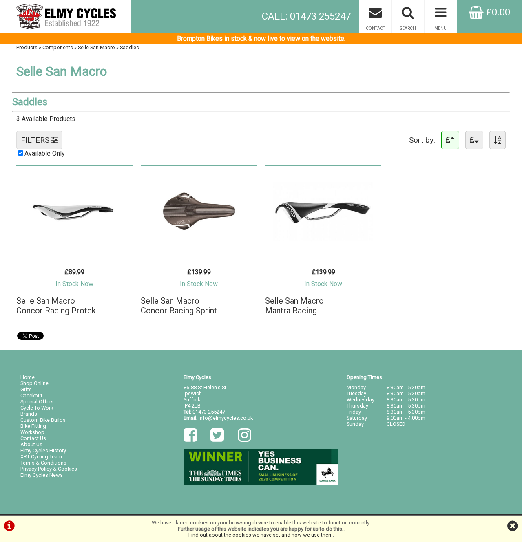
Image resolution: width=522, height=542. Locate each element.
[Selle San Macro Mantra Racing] (323, 247)
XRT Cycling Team (41, 457)
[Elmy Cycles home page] (65, 16)
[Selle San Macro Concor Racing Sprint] (199, 247)
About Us (31, 444)
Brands (28, 414)
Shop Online (34, 383)
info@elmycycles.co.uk (226, 418)
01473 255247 (208, 412)
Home (27, 377)
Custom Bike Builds (43, 420)
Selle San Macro (96, 47)
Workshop (32, 432)
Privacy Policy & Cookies (48, 469)
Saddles (129, 47)
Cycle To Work (36, 408)
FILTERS (36, 140)
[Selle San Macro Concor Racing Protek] (74, 247)
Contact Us (33, 438)
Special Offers (37, 402)
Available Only (44, 153)
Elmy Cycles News (41, 475)
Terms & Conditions (43, 463)
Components (57, 47)
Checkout (31, 395)
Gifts (26, 389)
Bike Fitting (33, 426)
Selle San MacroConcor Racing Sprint (179, 305)
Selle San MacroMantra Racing (294, 305)
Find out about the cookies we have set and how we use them (260, 535)
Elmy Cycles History (43, 450)
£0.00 (497, 12)
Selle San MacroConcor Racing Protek (56, 305)
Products (27, 47)
